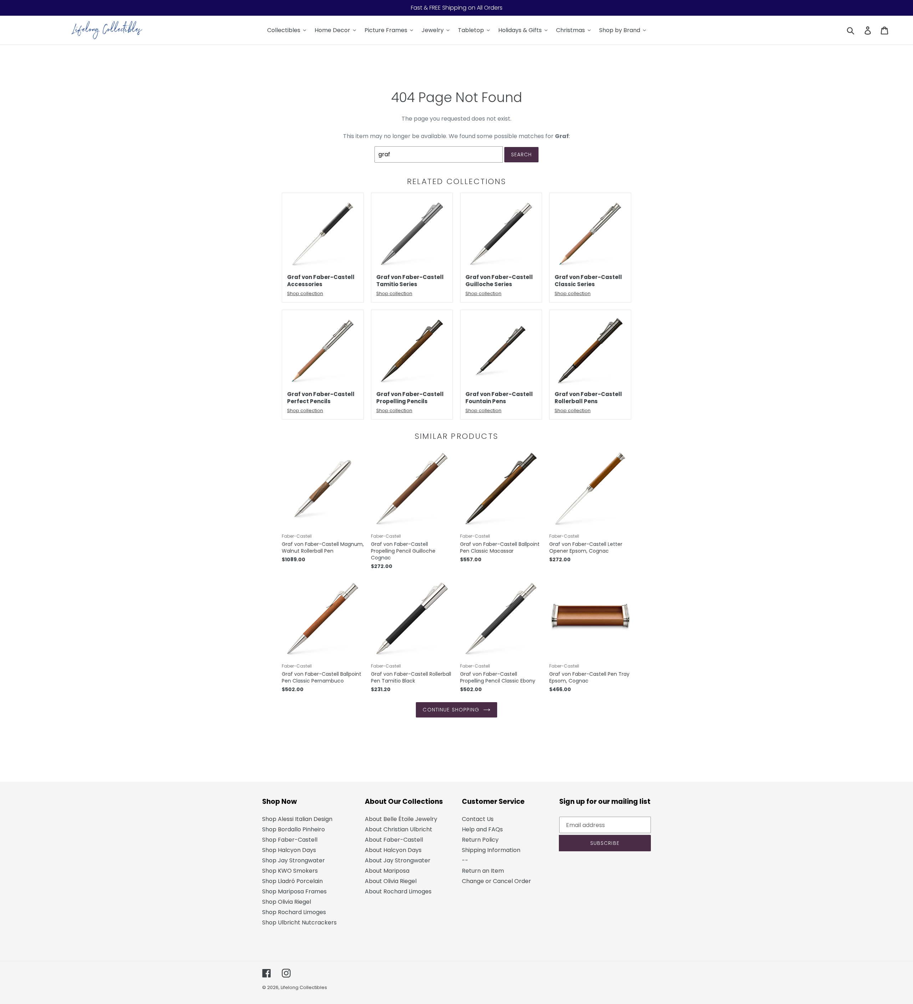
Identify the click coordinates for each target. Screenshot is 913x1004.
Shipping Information (491, 850)
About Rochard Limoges (398, 891)
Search (521, 154)
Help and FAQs (482, 829)
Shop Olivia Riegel (286, 902)
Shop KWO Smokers (290, 871)
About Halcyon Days (393, 850)
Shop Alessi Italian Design (297, 819)
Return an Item (483, 871)
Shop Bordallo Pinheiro (293, 829)
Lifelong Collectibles (304, 987)
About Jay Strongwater (397, 860)
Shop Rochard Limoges (294, 912)
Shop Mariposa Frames (294, 891)
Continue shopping (451, 709)
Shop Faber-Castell (289, 840)
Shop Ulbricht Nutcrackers (299, 922)
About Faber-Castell (394, 840)
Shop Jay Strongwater (293, 860)
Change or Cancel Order (496, 881)
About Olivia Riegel (391, 881)
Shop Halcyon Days (289, 850)
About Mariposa (387, 871)
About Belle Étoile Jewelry (401, 819)
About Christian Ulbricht (398, 829)
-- (465, 860)
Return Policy (480, 840)
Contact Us (478, 819)
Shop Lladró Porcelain (292, 881)
